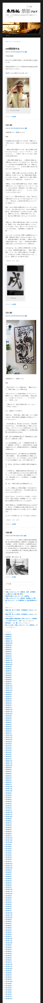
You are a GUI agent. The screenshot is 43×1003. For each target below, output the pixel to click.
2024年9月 (9, 667)
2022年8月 (9, 718)
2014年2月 (9, 934)
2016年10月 (9, 868)
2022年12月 (9, 709)
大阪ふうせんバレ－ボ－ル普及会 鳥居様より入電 (20, 598)
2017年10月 (9, 842)
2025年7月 (9, 647)
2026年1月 (9, 639)
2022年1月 (9, 733)
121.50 (9, 124)
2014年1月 (9, 936)
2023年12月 (9, 686)
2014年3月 (9, 932)
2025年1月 (9, 658)
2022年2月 (9, 731)
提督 (26, 52)
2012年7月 (9, 975)
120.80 (9, 532)
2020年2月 (9, 782)
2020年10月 (9, 765)
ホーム (8, 35)
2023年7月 (9, 697)
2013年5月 (9, 953)
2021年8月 (9, 744)
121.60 (9, 312)
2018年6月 (9, 825)
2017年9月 (9, 844)
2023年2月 (9, 705)
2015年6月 (9, 902)
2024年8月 (9, 669)
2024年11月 (9, 662)
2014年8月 (9, 921)
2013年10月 (9, 943)
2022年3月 (9, 729)
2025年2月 (9, 656)
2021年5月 (9, 750)
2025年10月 (9, 643)
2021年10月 (9, 739)
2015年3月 (9, 906)
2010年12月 (9, 998)
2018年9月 (9, 819)
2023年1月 (9, 707)
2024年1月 (9, 684)
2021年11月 (9, 737)
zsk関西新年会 (13, 48)
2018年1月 (9, 836)
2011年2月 (9, 994)
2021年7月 (9, 746)
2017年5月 (9, 853)
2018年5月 (9, 827)
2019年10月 (9, 791)
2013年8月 (9, 947)
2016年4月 (9, 881)
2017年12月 (9, 838)
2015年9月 (9, 896)
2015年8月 (9, 898)
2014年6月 (9, 926)
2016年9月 (9, 870)
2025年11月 (9, 641)
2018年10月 (9, 816)
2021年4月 (9, 752)
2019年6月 (9, 799)
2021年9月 (9, 742)
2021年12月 (9, 735)
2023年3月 (9, 703)
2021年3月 (9, 754)
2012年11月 (9, 966)
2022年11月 (9, 712)
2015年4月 (9, 904)
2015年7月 (9, 900)
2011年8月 (9, 986)
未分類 (14, 116)
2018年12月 (9, 812)
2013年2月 (9, 960)
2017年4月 (9, 855)
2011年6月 (9, 990)
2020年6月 (9, 774)
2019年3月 (9, 806)
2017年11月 (9, 840)
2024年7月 (9, 671)
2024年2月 (9, 682)
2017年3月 (9, 857)
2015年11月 (9, 891)
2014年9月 (9, 919)
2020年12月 (9, 761)
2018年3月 (9, 831)
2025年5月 (9, 649)
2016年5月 (9, 879)
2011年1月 (9, 996)
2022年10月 (9, 714)
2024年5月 (9, 675)
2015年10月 (9, 893)
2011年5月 (9, 992)
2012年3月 (9, 977)
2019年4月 (9, 804)
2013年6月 (9, 951)
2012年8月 (9, 973)
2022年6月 (9, 722)
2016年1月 (9, 887)
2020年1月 (9, 784)
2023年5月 (9, 701)
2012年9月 (9, 971)
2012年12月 (9, 964)
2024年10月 (9, 664)
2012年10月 (9, 968)
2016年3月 (9, 883)
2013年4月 (9, 956)
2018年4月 (9, 829)
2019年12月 (9, 786)
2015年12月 (9, 889)
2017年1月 (9, 861)
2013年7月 (9, 949)
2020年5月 (9, 776)
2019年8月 (9, 795)
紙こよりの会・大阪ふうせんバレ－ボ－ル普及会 (20, 625)
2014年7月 (9, 923)
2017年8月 (9, 846)
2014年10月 (9, 917)
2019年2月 (9, 808)
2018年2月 (9, 834)
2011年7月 (9, 988)
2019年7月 (9, 797)
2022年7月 (9, 720)
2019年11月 (9, 789)
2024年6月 (9, 673)
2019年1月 (9, 810)
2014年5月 (9, 928)
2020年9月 (9, 767)
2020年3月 (9, 780)
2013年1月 (9, 962)
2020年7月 (9, 771)
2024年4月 (9, 677)
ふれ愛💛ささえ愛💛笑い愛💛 (14, 594)
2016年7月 (9, 874)
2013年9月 (9, 945)
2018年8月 (9, 821)
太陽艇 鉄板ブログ (22, 11)
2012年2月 (9, 979)
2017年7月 (9, 849)
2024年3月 (9, 679)
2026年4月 (9, 634)
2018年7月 (9, 823)
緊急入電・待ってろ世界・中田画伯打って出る (19, 610)
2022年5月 (9, 724)
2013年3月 (9, 958)
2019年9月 (9, 793)
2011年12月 (9, 981)
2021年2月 (9, 756)
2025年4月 (9, 652)
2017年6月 (9, 851)
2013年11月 (9, 941)
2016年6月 (9, 876)
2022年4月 (9, 727)
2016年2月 (9, 885)
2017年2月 (9, 859)
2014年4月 (9, 930)
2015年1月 (9, 911)
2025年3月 (9, 654)
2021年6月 (9, 748)
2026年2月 (9, 637)
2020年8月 (9, 769)
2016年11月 (9, 866)
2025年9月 (9, 645)
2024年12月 (9, 660)
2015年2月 (9, 908)
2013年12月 (9, 938)
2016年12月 (9, 864)
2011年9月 (9, 983)
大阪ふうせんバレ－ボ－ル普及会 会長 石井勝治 (20, 592)
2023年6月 (9, 699)
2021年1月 (9, 759)
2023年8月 (9, 694)
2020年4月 (9, 778)
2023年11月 (9, 688)
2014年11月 (9, 915)
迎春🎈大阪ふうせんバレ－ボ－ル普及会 (17, 596)
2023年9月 (9, 692)
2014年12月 (9, 913)
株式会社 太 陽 (11, 623)
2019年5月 (9, 801)
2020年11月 (9, 763)
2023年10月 (9, 690)
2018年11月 (9, 814)
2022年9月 (9, 716)
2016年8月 (9, 872)
